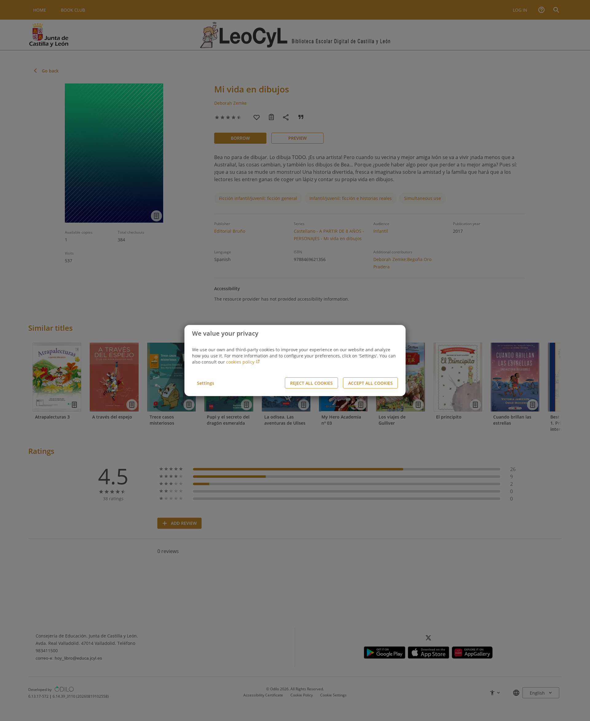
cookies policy (241, 362)
